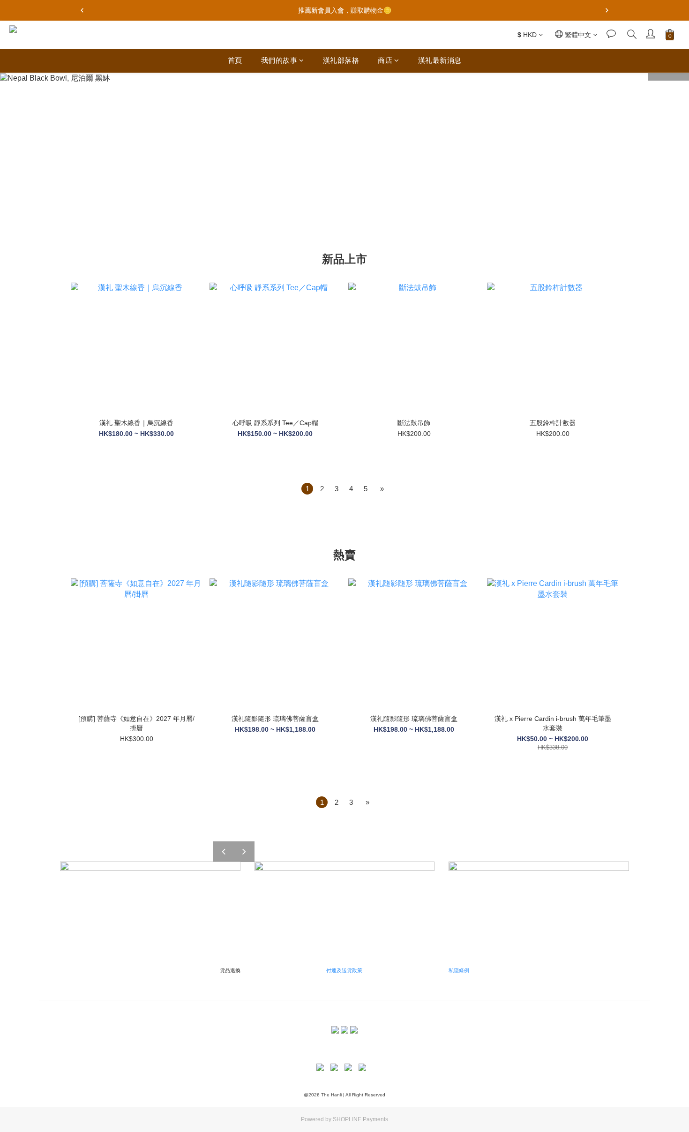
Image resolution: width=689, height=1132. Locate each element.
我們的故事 (279, 60)
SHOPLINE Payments (360, 1119)
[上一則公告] (82, 10)
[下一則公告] (607, 10)
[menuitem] (307, 489)
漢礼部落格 (341, 60)
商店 (385, 60)
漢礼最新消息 (440, 60)
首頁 (235, 60)
